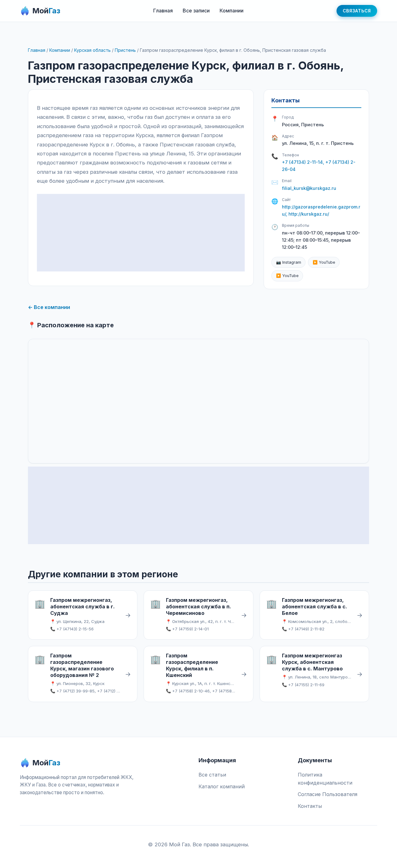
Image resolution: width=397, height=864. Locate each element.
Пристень (125, 50)
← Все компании (49, 307)
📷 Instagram (288, 262)
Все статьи (212, 775)
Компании (231, 10)
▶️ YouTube (324, 262)
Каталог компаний (221, 786)
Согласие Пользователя (327, 794)
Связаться (357, 10)
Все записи (196, 10)
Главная (163, 10)
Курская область (92, 50)
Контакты (310, 806)
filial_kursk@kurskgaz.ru (309, 188)
